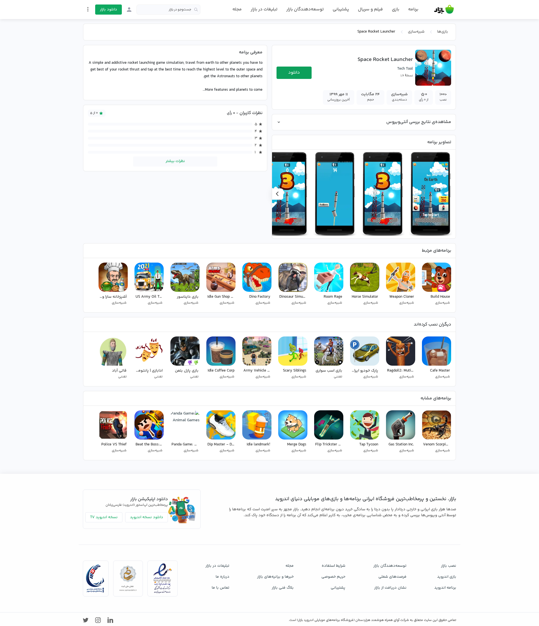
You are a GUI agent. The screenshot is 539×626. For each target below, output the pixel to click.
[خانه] (444, 9)
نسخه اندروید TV (104, 517)
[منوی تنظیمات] (88, 9)
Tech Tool (405, 69)
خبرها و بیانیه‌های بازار (275, 577)
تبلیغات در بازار (264, 9)
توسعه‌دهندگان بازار (305, 9)
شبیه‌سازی (416, 32)
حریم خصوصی (333, 577)
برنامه (413, 9)
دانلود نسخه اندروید (146, 517)
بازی (395, 9)
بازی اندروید (446, 577)
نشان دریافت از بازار (390, 588)
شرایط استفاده (333, 566)
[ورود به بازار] (129, 9)
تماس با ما (220, 588)
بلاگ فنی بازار (283, 588)
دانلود (294, 72)
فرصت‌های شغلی (392, 577)
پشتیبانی (341, 9)
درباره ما (222, 577)
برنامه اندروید (445, 588)
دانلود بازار (108, 9)
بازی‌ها (442, 32)
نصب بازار (448, 566)
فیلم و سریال (370, 9)
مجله (237, 9)
